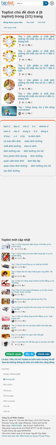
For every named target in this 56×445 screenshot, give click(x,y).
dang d (44, 131)
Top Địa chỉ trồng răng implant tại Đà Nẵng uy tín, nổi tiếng (33, 282)
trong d (26, 131)
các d (16, 131)
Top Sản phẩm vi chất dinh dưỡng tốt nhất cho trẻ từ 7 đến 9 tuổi (36, 68)
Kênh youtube (9, 401)
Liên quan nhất (10, 27)
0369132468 (16, 425)
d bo (22, 136)
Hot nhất (41, 22)
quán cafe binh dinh (14, 161)
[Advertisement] (28, 208)
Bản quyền (7, 384)
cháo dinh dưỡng (33, 141)
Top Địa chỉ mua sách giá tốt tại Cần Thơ (29, 299)
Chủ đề (6, 406)
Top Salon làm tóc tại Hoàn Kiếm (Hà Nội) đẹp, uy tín (31, 326)
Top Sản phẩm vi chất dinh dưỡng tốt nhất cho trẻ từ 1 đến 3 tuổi (36, 83)
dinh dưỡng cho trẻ (41, 166)
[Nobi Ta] (12, 302)
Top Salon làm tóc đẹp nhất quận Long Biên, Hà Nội (31, 273)
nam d (7, 131)
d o (33, 126)
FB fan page (8, 396)
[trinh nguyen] (12, 267)
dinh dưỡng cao (12, 151)
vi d (35, 131)
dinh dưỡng (36, 156)
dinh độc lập (34, 161)
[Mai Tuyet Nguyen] (12, 285)
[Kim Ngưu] (19, 45)
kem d (7, 126)
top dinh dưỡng (12, 171)
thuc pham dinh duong (15, 156)
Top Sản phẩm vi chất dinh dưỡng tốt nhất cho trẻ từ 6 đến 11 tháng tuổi (36, 96)
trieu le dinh (30, 146)
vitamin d (43, 126)
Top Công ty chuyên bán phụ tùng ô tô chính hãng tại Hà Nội (32, 308)
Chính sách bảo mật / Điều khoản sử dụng (19, 436)
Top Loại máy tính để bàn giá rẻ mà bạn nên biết (32, 342)
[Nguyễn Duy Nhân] (12, 295)
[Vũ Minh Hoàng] (12, 312)
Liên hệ (6, 411)
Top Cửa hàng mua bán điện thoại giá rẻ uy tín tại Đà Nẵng (31, 255)
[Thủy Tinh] (12, 249)
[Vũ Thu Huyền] (12, 258)
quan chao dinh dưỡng (15, 166)
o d (15, 136)
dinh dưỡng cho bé (33, 151)
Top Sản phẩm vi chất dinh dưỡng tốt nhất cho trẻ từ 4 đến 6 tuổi (36, 54)
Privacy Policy (44, 436)
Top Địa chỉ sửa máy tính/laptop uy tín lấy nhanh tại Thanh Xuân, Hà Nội (32, 291)
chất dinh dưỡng (12, 146)
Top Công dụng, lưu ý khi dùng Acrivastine (36, 108)
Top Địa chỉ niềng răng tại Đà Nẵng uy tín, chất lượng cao (31, 317)
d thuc (7, 136)
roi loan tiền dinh (12, 141)
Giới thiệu (5, 369)
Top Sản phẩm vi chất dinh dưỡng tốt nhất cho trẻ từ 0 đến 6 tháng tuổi (36, 39)
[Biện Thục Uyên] (19, 113)
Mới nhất (30, 22)
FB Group (7, 391)
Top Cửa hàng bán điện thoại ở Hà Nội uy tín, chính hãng (31, 245)
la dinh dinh (34, 136)
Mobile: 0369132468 (11, 374)
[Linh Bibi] (12, 337)
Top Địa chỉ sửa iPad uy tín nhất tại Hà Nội (29, 264)
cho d (26, 126)
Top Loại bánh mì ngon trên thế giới (27, 335)
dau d (16, 126)
